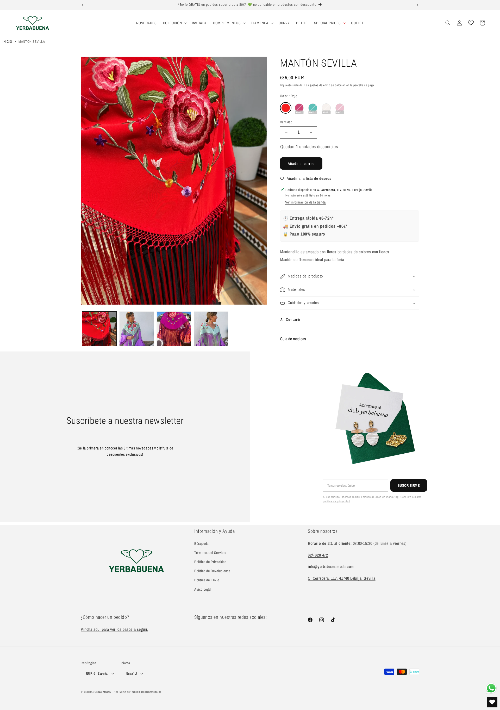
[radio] (285, 108)
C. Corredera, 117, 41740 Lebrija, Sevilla (342, 578)
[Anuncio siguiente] (417, 5)
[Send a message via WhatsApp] (491, 688)
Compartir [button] (293, 319)
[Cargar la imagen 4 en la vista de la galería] (211, 328)
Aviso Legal (202, 589)
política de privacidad (336, 501)
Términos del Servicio (210, 552)
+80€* (342, 226)
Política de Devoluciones (212, 571)
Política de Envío (206, 580)
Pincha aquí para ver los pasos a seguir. (114, 629)
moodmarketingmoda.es (147, 692)
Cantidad (286, 122)
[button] (174, 22)
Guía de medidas (293, 339)
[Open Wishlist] (471, 23)
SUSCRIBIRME (409, 485)
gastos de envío (320, 85)
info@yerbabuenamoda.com (331, 566)
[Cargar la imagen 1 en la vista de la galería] (99, 328)
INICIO (7, 41)
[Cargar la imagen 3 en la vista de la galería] (174, 328)
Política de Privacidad (210, 561)
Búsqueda (201, 543)
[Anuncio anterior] (82, 5)
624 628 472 (318, 555)
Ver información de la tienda (305, 202)
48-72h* (326, 218)
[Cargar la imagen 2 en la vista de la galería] (136, 328)
